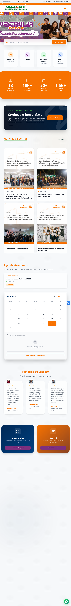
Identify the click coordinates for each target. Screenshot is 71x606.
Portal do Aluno (50, 4)
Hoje (59, 296)
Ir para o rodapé (46, 1)
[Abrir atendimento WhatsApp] (66, 601)
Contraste (25, 1)
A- (15, 1)
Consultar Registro (18, 448)
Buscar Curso (59, 42)
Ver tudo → (61, 139)
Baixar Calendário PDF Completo (35, 355)
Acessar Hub (54, 118)
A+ (12, 1)
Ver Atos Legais (53, 448)
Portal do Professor (64, 4)
